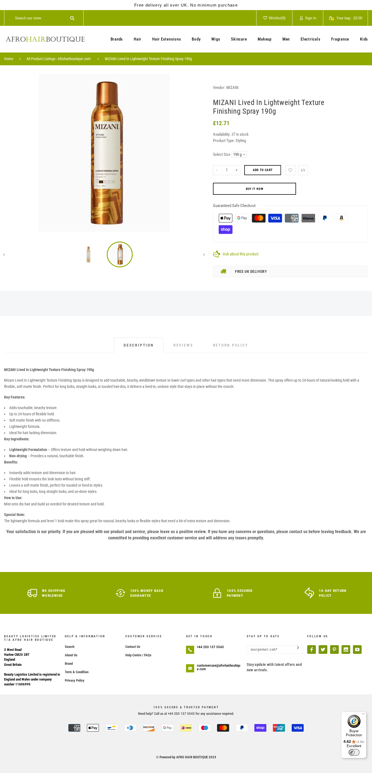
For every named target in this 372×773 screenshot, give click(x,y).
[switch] (354, 752)
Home (8, 59)
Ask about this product (240, 254)
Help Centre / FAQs (138, 655)
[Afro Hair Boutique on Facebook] (311, 649)
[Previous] (12, 153)
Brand (69, 663)
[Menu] (363, 715)
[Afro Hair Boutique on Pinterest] (334, 649)
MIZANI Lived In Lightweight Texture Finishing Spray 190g (148, 59)
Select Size (221, 154)
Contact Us (132, 647)
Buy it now (254, 189)
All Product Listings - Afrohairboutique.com (58, 59)
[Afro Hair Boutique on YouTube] (357, 649)
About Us (71, 655)
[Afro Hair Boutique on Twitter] (323, 649)
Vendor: (219, 87)
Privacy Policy (74, 680)
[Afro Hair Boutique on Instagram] (345, 649)
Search (69, 647)
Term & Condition (77, 672)
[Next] (196, 153)
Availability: (222, 134)
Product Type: (224, 140)
